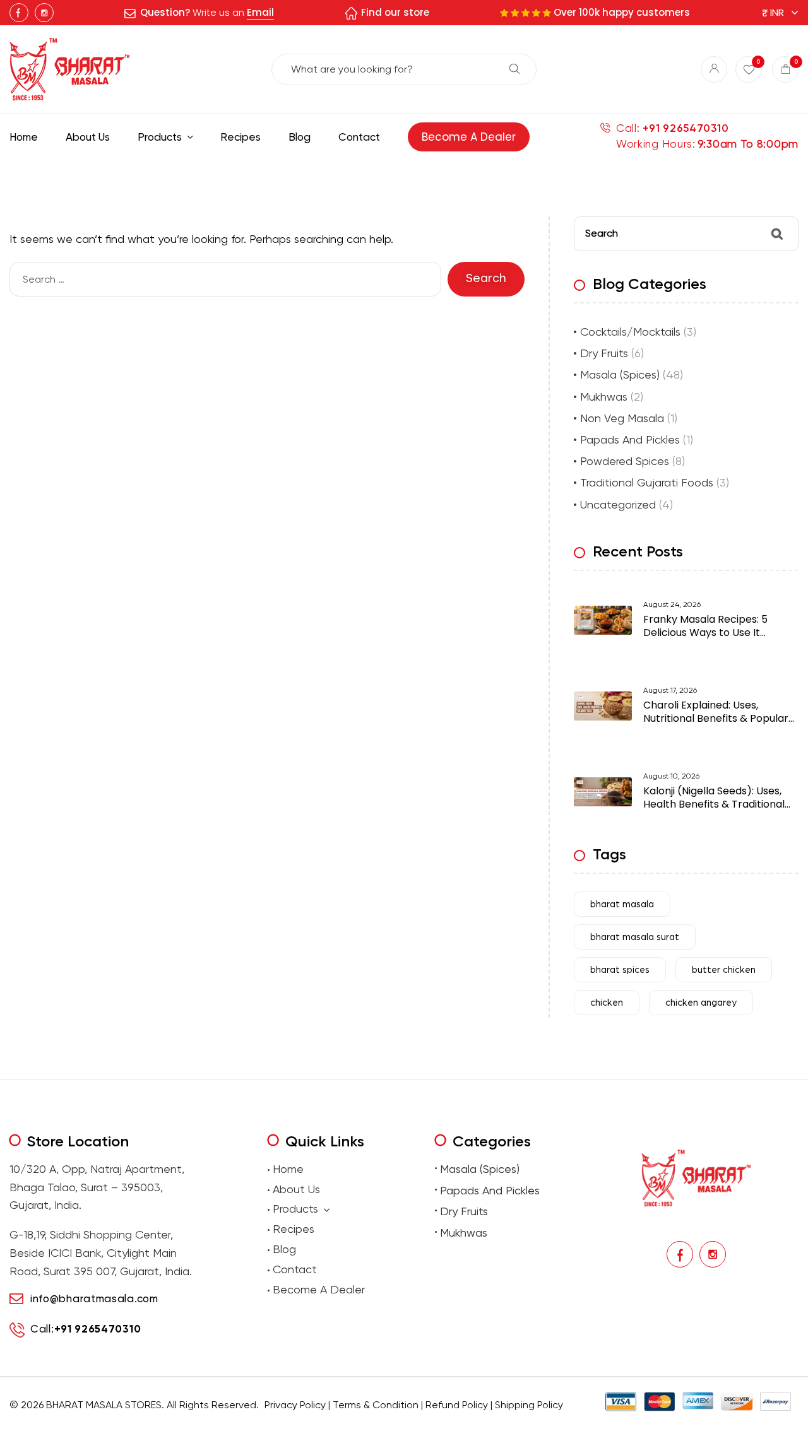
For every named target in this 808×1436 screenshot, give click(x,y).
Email (260, 12)
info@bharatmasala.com (94, 1298)
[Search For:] (228, 279)
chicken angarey (701, 1003)
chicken (606, 1003)
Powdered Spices (624, 461)
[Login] (714, 69)
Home (288, 1168)
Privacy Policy (295, 1405)
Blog (284, 1249)
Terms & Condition (376, 1405)
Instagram (44, 12)
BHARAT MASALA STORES (104, 1405)
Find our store (395, 12)
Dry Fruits (604, 353)
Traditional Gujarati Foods (646, 482)
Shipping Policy (529, 1405)
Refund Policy (456, 1405)
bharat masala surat (634, 937)
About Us (296, 1189)
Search (514, 69)
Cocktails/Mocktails (630, 331)
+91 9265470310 (685, 128)
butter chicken (724, 970)
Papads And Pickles (630, 439)
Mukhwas (603, 396)
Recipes (293, 1228)
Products (295, 1208)
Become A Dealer (319, 1289)
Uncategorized (618, 504)
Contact (295, 1269)
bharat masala (622, 904)
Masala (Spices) (620, 374)
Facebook (18, 12)
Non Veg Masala (622, 418)
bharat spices (620, 970)
